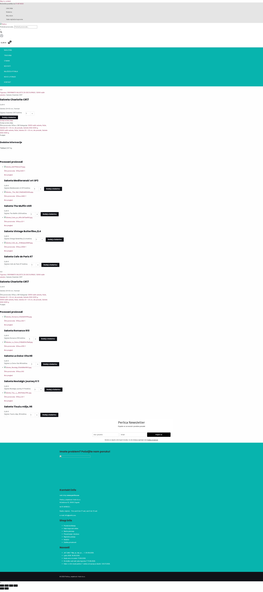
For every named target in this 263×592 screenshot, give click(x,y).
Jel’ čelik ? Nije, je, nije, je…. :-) (74, 553)
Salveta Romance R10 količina (14, 338)
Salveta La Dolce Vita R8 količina (15, 363)
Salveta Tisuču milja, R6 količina (15, 414)
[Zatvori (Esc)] (16, 586)
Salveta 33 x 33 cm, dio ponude (11, 128)
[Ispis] (12, 138)
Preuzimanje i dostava (71, 534)
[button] (6, 120)
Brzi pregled (8, 175)
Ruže (44, 125)
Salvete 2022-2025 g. (30, 128)
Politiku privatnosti (152, 440)
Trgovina (3, 92)
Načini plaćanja (69, 531)
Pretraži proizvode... (7, 27)
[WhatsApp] (6, 138)
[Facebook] (1, 138)
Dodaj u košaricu (9, 117)
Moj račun (9, 16)
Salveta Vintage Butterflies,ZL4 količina (18, 239)
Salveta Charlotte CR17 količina (11, 113)
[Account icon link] (1, 36)
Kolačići (66, 540)
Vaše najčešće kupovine (14, 19)
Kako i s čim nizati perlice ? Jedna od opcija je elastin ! (83, 564)
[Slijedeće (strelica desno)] (7, 588)
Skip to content (5, 1)
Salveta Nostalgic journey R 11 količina (17, 389)
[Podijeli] (11, 586)
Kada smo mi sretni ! (71, 558)
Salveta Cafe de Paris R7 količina (15, 264)
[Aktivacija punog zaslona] (7, 586)
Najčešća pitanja (69, 537)
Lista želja (9, 8)
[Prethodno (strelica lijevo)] (2, 588)
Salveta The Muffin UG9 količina (15, 213)
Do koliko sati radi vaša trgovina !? (76, 561)
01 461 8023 (19, 4)
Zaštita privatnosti (70, 542)
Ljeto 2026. (68, 555)
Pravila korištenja (70, 526)
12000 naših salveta (35, 125)
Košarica (9, 12)
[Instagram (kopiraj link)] (10, 138)
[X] (3, 138)
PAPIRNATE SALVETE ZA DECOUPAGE (21, 92)
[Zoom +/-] (2, 586)
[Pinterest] (8, 138)
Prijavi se (159, 435)
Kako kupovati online (71, 528)
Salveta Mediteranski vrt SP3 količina (17, 188)
